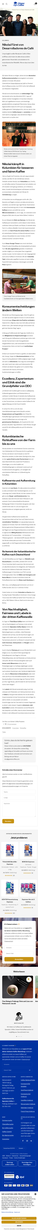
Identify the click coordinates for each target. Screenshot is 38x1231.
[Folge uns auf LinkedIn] (31, 1141)
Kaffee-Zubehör (7, 1131)
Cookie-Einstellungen (19, 1158)
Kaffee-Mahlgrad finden (28, 1080)
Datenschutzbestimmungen (10, 786)
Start (1, 10)
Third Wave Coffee (16, 621)
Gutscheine (5, 1139)
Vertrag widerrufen (9, 1163)
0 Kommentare (11, 724)
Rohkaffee (23, 728)
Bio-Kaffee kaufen (7, 1128)
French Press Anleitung (28, 1111)
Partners (7, 10)
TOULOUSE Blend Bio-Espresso (9, 863)
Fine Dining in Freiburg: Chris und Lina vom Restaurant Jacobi (17, 1002)
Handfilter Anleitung (27, 1100)
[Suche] (6, 4)
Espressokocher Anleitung (26, 1095)
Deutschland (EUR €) (9, 1148)
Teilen (4, 732)
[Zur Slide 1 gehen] (16, 1036)
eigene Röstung (6, 404)
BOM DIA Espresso (28, 862)
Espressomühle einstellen (25, 1085)
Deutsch (21, 1148)
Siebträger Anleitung (27, 1108)
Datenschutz (9, 941)
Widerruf (8, 1156)
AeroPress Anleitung (27, 1090)
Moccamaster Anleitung (28, 1104)
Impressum (5, 1158)
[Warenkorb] (35, 4)
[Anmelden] (29, 1070)
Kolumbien (5, 40)
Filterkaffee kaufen (7, 1124)
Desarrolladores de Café (18, 83)
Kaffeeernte (30, 391)
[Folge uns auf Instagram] (27, 1141)
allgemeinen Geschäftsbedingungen (19, 783)
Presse (11, 1158)
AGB (3, 1156)
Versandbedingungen (25, 1156)
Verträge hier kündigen (27, 1163)
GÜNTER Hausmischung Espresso (10, 900)
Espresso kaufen (7, 1120)
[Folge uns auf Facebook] (23, 1141)
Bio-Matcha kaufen (8, 1135)
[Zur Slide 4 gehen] (21, 1036)
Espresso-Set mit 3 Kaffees (28, 900)
